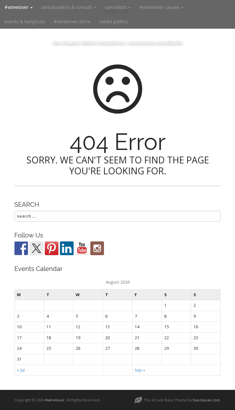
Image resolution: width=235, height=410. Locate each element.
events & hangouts (24, 21)
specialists (116, 7)
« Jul (21, 370)
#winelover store (72, 21)
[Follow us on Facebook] (21, 248)
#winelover (17, 7)
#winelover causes (160, 7)
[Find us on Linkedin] (67, 248)
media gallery (113, 21)
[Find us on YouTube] (82, 248)
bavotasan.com (206, 400)
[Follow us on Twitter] (36, 248)
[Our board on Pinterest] (51, 248)
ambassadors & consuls (67, 7)
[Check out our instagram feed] (97, 248)
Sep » (140, 370)
